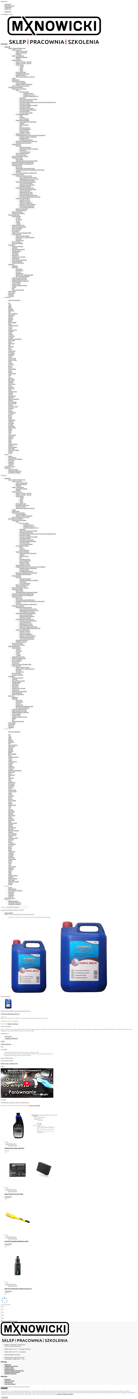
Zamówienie (8, 7)
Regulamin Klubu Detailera (12, 1372)
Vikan (9, 441)
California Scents (13, 325)
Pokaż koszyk (8, 1382)
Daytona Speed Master (15, 339)
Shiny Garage (12, 427)
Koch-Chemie (12, 369)
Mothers (10, 393)
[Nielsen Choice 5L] (8, 1008)
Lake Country (12, 373)
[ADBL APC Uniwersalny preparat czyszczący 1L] (18, 1281)
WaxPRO (10, 445)
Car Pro (10, 327)
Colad (10, 333)
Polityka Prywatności (10, 1373)
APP (9, 312)
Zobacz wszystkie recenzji (9, 1321)
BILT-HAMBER (12, 322)
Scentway (11, 423)
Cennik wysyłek (9, 1367)
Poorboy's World (13, 406)
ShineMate (11, 426)
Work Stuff (11, 448)
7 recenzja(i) (8, 1291)
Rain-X (10, 415)
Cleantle (10, 331)
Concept (10, 337)
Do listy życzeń (12, 1145)
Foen (9, 348)
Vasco (10, 439)
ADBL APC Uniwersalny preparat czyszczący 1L (18, 1288)
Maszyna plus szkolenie (15, 459)
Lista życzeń (8, 1036)
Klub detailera (12, 457)
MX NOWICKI (12, 396)
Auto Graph (11, 315)
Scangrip (10, 421)
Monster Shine (12, 391)
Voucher (10, 465)
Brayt (9, 324)
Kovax (10, 370)
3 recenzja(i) (8, 1244)
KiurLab (10, 367)
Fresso (10, 349)
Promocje (11, 462)
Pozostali (11, 408)
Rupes (10, 418)
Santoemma (11, 420)
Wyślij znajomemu (6, 1044)
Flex (9, 345)
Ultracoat (11, 436)
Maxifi (10, 385)
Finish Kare (11, 343)
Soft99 (10, 429)
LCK (9, 376)
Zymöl (10, 453)
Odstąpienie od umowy (11, 1366)
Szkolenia (11, 463)
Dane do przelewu (10, 1384)
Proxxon (10, 411)
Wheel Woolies (12, 447)
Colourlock (11, 336)
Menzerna (11, 388)
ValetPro (10, 438)
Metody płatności (10, 1369)
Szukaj (3, 907)
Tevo (9, 433)
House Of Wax (12, 360)
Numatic (10, 400)
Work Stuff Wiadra (13, 450)
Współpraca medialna (14, 472)
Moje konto (8, 4)
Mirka (9, 390)
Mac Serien (11, 379)
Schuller (10, 424)
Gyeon (10, 357)
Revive (10, 417)
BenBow (10, 319)
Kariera (10, 456)
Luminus (10, 378)
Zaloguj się (8, 9)
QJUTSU (10, 414)
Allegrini (10, 309)
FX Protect (11, 352)
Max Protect (11, 384)
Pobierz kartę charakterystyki (9, 1063)
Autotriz (10, 318)
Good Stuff (11, 354)
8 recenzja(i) (8, 1196)
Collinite (10, 334)
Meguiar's (11, 387)
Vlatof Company (13, 444)
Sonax (10, 430)
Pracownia (11, 460)
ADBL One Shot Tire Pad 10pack (14, 1194)
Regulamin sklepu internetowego (14, 1370)
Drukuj (3, 1041)
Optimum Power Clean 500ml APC (14, 1148)
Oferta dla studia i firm (14, 471)
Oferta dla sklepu (13, 469)
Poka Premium (12, 403)
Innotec (10, 363)
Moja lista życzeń (9, 1381)
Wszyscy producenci (14, 300)
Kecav (10, 366)
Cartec (10, 328)
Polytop (10, 405)
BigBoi (10, 321)
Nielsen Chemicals (13, 399)
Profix (10, 409)
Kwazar (10, 372)
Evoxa (10, 342)
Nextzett (10, 397)
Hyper (10, 361)
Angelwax (11, 310)
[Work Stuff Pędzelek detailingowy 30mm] (18, 1233)
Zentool (10, 451)
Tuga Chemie (12, 435)
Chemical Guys (12, 330)
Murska (10, 394)
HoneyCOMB (12, 358)
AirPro (10, 307)
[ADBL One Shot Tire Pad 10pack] (31, 1186)
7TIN (9, 304)
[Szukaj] (5, 907)
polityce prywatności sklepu (65, 1394)
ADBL (10, 306)
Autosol (10, 316)
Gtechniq (11, 355)
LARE (9, 375)
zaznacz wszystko (34, 1105)
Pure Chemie (12, 412)
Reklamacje (8, 1364)
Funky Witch (11, 351)
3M (9, 303)
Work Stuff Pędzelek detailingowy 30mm (16, 1241)
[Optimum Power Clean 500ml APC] (31, 1140)
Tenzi (10, 432)
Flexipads (11, 346)
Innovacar (11, 364)
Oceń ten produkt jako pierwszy (10, 1014)
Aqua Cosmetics (13, 313)
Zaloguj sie (8, 11)
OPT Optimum (12, 402)
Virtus (10, 442)
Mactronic (11, 381)
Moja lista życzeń (10, 6)
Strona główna (9, 913)
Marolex (10, 382)
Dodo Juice (11, 340)
